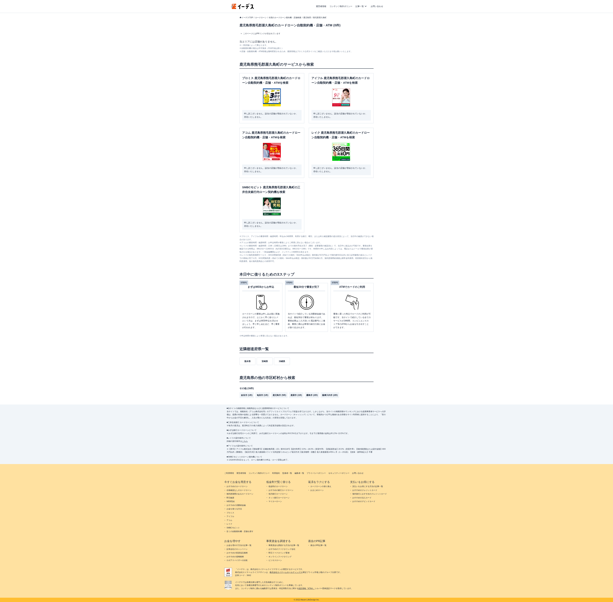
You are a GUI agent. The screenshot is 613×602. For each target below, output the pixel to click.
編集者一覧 (299, 473)
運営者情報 (321, 6)
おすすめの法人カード (361, 498)
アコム (229, 520)
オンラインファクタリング (280, 557)
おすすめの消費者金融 (236, 505)
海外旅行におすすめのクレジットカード (369, 494)
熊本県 (247, 361)
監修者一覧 (287, 473)
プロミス (230, 513)
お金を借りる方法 (234, 509)
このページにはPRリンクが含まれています (261, 33)
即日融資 (230, 498)
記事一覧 (360, 6)
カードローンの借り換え (320, 486)
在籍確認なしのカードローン (239, 490)
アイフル (230, 516)
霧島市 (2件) (312, 395)
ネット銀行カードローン (279, 498)
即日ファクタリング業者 (279, 553)
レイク (229, 524)
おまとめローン (317, 490)
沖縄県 (282, 361)
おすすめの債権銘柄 (235, 557)
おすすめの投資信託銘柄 (237, 553)
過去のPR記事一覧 (318, 545)
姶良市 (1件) (246, 395)
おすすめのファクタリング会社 (282, 549)
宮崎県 (265, 361)
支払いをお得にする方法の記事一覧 (367, 486)
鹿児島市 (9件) (279, 395)
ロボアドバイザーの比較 (237, 560)
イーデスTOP (247, 17)
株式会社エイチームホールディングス (286, 572)
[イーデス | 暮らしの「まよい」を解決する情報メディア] (242, 8)
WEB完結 (231, 501)
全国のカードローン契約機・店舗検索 (285, 17)
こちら (245, 441)
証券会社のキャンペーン (237, 549)
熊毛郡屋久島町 (319, 17)
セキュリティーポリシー (338, 473)
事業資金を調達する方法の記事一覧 (284, 545)
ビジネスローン (275, 560)
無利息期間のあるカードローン (240, 494)
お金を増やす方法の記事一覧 (239, 545)
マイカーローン (275, 501)
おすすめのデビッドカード (363, 501)
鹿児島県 (307, 17)
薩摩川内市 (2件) (330, 395)
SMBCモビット (233, 528)
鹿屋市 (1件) (296, 395)
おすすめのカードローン (237, 486)
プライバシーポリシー (316, 473)
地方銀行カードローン (278, 494)
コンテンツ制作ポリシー (340, 6)
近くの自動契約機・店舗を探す (240, 531)
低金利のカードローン (278, 486)
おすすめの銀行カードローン (281, 490)
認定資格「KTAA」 (306, 588)
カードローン (261, 17)
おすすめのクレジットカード (364, 490)
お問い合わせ (377, 6)
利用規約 (276, 473)
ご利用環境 (229, 473)
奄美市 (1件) (262, 395)
